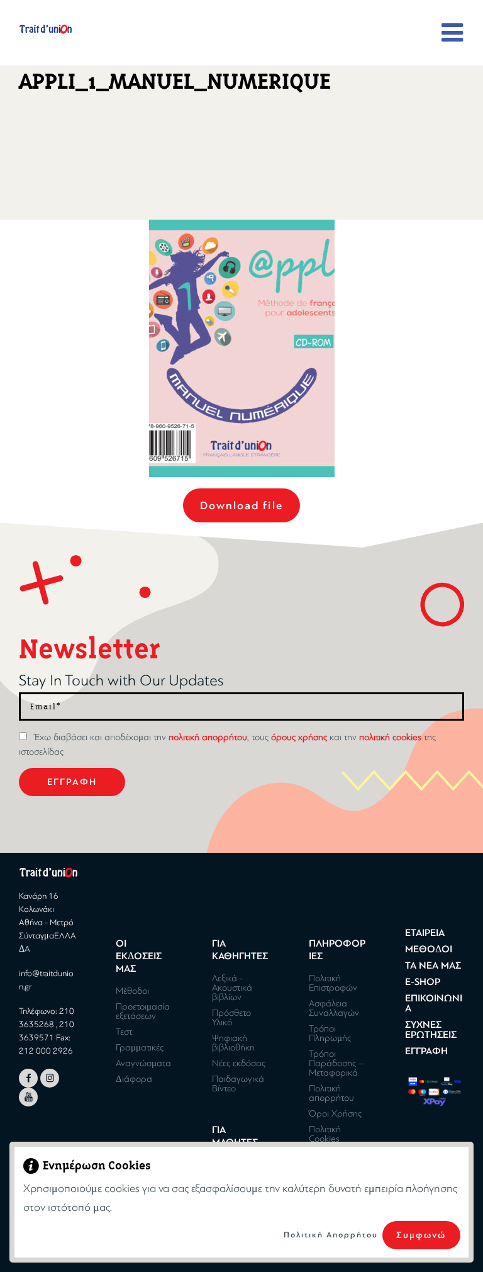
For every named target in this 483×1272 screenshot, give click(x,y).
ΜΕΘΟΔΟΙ (428, 949)
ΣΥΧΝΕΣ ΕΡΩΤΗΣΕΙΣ (431, 1029)
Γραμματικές (140, 1047)
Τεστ (124, 1031)
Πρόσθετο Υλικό (231, 1017)
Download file (241, 505)
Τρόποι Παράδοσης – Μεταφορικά (336, 1063)
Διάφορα (134, 1078)
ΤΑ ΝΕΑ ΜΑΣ (433, 965)
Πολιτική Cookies (325, 1133)
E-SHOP (422, 982)
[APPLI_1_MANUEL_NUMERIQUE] (242, 348)
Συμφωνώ (421, 1235)
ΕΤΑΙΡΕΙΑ (425, 932)
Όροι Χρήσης (335, 1113)
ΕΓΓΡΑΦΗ (426, 1051)
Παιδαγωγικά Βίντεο (238, 1083)
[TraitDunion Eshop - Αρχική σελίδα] (45, 29)
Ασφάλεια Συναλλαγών (334, 1008)
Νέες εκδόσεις (238, 1063)
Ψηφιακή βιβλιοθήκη (233, 1042)
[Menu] (452, 33)
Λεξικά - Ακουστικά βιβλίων (232, 987)
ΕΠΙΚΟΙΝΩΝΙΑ (433, 1003)
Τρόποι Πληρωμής (330, 1033)
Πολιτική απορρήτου (331, 1093)
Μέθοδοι (132, 990)
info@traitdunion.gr (46, 980)
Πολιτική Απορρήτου (331, 1235)
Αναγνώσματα (143, 1063)
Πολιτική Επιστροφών (333, 982)
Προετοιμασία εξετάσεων (143, 1011)
